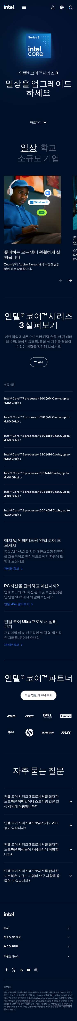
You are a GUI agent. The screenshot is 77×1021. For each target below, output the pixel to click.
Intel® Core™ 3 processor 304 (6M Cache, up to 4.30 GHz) (37, 513)
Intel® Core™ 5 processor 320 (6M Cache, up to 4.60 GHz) (37, 457)
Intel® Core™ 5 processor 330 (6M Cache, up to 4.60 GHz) (37, 438)
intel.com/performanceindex (46, 998)
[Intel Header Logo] (9, 7)
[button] (37, 928)
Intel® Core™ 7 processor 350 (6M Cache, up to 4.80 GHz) (37, 419)
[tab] (29, 147)
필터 (40, 362)
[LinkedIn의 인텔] (21, 970)
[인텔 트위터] (13, 970)
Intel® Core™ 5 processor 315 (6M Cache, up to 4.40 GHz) (36, 475)
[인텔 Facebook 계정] (6, 970)
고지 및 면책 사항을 (23, 1001)
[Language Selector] (61, 7)
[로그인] (52, 7)
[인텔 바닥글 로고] (9, 915)
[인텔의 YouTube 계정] (28, 970)
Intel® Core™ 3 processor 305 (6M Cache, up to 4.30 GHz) (37, 494)
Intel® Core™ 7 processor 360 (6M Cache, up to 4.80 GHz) (37, 401)
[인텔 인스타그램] (36, 970)
